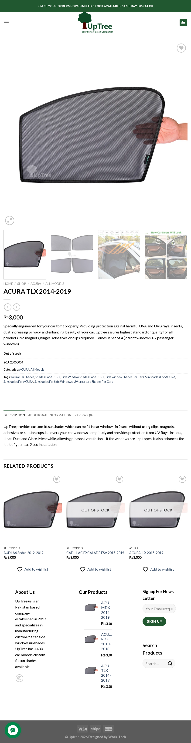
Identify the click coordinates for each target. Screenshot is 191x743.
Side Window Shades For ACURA (83, 377)
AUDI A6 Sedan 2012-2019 (23, 553)
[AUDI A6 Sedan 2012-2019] (32, 509)
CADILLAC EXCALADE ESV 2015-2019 (95, 553)
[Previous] (13, 134)
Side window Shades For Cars (125, 377)
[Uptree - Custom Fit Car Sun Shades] (95, 22)
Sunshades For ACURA (18, 381)
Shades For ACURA (48, 377)
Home (8, 284)
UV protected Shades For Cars (93, 381)
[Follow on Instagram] (19, 678)
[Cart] (183, 23)
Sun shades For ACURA (160, 377)
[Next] (178, 134)
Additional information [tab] (50, 415)
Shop (21, 284)
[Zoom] (9, 220)
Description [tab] (14, 415)
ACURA (36, 284)
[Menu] (6, 22)
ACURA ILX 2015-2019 (146, 553)
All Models (54, 284)
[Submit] (170, 663)
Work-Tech (117, 737)
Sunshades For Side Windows (53, 381)
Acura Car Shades (22, 377)
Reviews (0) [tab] (83, 415)
